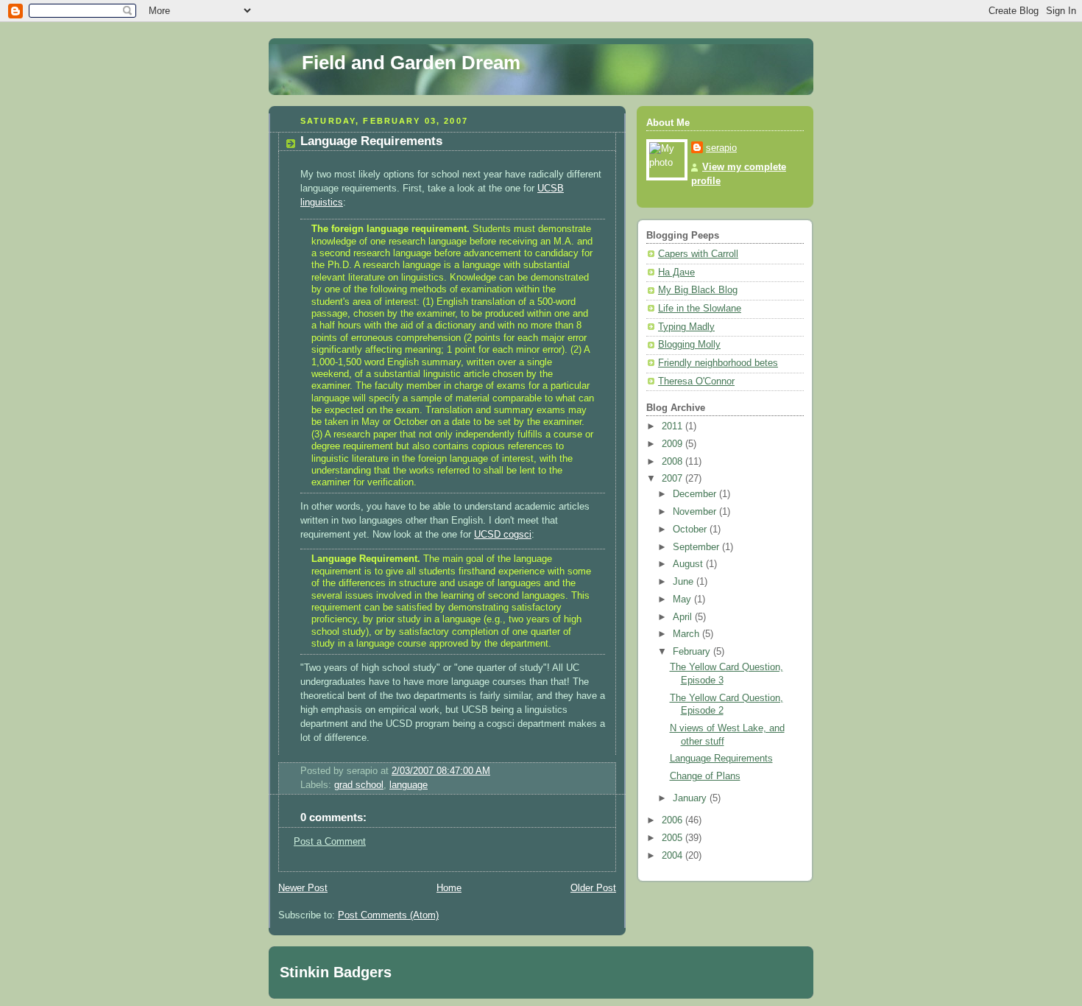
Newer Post (303, 888)
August (689, 564)
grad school (358, 785)
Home (449, 888)
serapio (721, 148)
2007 (673, 479)
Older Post (593, 888)
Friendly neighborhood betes (718, 363)
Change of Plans (705, 776)
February (693, 652)
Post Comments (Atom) (388, 915)
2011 (673, 426)
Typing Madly (686, 327)
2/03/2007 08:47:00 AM (441, 771)
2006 (673, 820)
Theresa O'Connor (696, 381)
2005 (673, 838)
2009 (673, 444)
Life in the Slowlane (699, 308)
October (691, 529)
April (684, 617)
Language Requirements (371, 141)
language (408, 785)
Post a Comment (330, 842)
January (691, 798)
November (696, 512)
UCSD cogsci (502, 535)
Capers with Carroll (698, 254)
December (696, 494)
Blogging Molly (689, 345)
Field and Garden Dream (411, 63)
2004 (673, 856)
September (697, 547)
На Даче (676, 272)
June (684, 582)
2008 (673, 462)
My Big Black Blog (698, 290)
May (683, 599)
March (687, 634)
